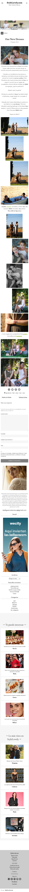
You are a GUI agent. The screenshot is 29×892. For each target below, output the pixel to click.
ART (14, 601)
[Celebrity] (15, 782)
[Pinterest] (14, 879)
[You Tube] (20, 879)
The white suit (14, 588)
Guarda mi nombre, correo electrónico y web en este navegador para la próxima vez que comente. (14, 455)
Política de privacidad (14, 867)
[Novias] (15, 644)
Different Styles (23, 397)
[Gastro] (15, 692)
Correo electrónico (7, 439)
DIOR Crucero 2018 (14, 590)
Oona (14, 593)
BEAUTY (14, 603)
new (20, 393)
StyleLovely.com (14, 3)
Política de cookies (14, 869)
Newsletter (14, 881)
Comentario (4, 414)
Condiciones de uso (14, 865)
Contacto (14, 860)
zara (23, 393)
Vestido (8, 206)
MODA (14, 606)
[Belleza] (15, 716)
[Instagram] (17, 879)
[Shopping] (15, 758)
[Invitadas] (15, 831)
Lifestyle (14, 604)
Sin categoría (14, 610)
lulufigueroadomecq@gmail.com (14, 510)
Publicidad (14, 857)
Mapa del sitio (14, 859)
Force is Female (14, 591)
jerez (17, 393)
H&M (13, 393)
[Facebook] (9, 879)
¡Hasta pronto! (15, 586)
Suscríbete (14, 884)
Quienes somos (14, 855)
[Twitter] (11, 879)
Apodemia (8, 393)
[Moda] (15, 667)
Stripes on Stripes (6, 397)
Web (2, 445)
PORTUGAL (14, 608)
